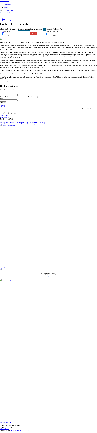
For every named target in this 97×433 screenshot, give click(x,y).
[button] (2, 106)
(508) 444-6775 (4, 115)
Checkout (7, 6)
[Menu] (95, 8)
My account (7, 4)
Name (2, 93)
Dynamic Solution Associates (20, 430)
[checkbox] (11, 35)
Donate (2, 32)
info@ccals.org (4, 117)
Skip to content (4, 1)
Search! (33, 33)
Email (2, 98)
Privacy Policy (4, 429)
